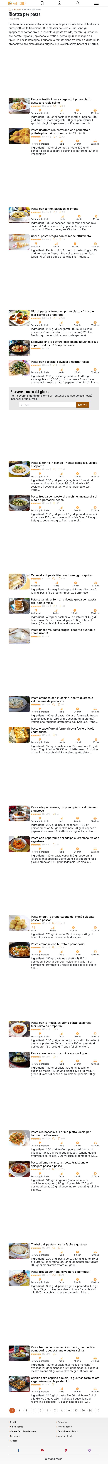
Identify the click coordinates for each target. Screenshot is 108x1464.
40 (97, 1410)
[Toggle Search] (77, 3)
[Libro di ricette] (42, 3)
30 (90, 1410)
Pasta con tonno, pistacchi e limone (54, 208)
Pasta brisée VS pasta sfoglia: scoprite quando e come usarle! (63, 631)
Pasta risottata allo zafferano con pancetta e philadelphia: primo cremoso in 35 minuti (60, 131)
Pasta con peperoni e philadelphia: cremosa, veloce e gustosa (65, 839)
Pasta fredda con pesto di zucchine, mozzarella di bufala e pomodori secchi (64, 498)
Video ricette (16, 1426)
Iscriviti (82, 404)
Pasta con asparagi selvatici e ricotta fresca (60, 361)
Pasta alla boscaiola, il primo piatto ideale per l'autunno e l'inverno (61, 1133)
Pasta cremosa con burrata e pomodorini (58, 944)
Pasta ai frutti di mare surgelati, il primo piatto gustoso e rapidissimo (61, 101)
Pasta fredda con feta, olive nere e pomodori (60, 1271)
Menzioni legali (65, 1436)
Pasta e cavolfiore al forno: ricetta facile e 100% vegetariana (62, 730)
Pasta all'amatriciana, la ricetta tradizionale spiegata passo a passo (59, 1164)
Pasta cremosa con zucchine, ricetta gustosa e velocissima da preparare (62, 699)
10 (76, 1410)
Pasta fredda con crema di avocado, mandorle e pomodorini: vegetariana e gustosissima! (63, 1349)
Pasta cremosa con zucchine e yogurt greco (60, 1053)
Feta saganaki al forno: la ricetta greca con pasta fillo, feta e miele (63, 601)
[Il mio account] (60, 3)
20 (83, 1410)
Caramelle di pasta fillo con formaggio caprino (61, 575)
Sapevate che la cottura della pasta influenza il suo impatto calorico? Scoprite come (64, 343)
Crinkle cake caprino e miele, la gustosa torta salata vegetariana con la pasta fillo (65, 1379)
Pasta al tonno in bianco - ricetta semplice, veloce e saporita (64, 464)
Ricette (13, 1422)
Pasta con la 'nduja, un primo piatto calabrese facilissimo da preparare (61, 1024)
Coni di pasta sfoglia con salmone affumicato (61, 236)
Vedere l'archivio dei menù (23, 1431)
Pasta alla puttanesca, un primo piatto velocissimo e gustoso (64, 809)
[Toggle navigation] (96, 3)
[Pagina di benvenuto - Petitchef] (10, 9)
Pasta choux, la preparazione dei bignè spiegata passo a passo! (62, 918)
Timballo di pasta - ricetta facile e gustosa (59, 1244)
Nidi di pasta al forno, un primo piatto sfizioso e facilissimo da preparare (62, 313)
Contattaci (63, 1422)
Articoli (13, 1441)
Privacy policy (65, 1426)
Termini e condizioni (68, 1431)
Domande (15, 1436)
